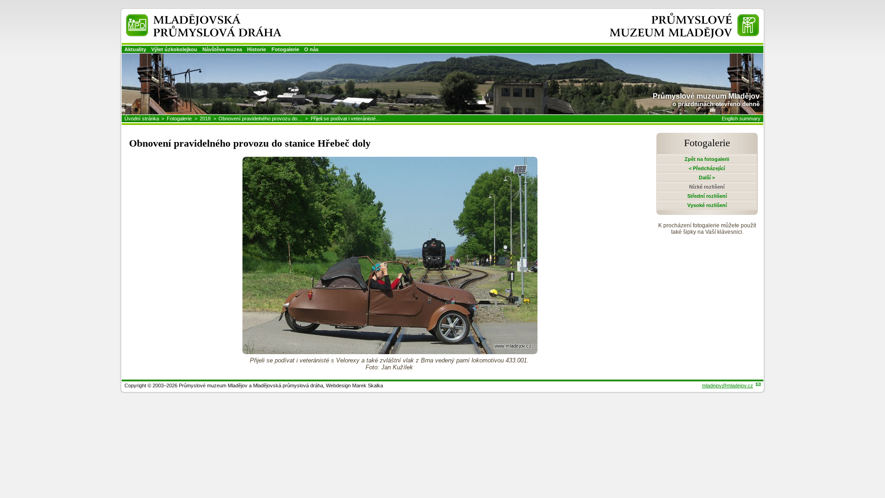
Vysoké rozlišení (707, 205)
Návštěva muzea (222, 49)
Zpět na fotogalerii (706, 159)
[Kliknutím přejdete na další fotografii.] (389, 352)
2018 (205, 118)
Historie (256, 49)
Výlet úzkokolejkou (174, 49)
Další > (707, 177)
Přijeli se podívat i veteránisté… (346, 118)
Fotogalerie (285, 49)
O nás (311, 49)
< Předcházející (707, 168)
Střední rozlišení (707, 196)
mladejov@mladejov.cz (727, 385)
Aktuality (135, 49)
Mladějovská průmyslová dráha (191, 18)
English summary (741, 118)
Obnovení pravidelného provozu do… (260, 118)
